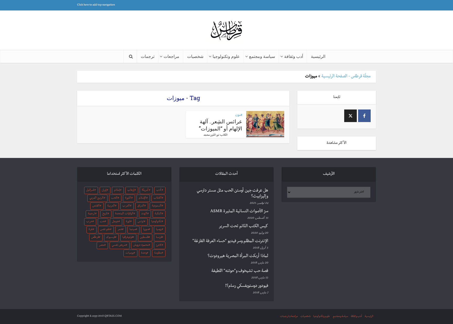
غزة (91, 230)
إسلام (117, 190)
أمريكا (145, 190)
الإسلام (142, 198)
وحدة (144, 253)
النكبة (158, 214)
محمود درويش (140, 245)
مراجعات (171, 56)
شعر (119, 230)
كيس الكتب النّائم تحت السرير (243, 226)
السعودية (156, 206)
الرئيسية (318, 56)
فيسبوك (110, 237)
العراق (140, 206)
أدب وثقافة (293, 56)
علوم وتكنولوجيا (226, 56)
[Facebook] (364, 115)
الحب (114, 198)
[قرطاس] (226, 31)
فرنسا (159, 237)
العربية (111, 206)
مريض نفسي (119, 245)
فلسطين (144, 237)
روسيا (159, 230)
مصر (101, 245)
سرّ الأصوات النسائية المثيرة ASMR (239, 211)
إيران (104, 190)
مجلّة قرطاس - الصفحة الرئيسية (346, 76)
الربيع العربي (96, 198)
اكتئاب (157, 198)
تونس (141, 222)
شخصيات (195, 56)
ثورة (128, 222)
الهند (144, 214)
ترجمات (147, 56)
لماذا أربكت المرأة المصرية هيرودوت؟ (238, 256)
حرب (89, 222)
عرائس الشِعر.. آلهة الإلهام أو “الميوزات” (220, 125)
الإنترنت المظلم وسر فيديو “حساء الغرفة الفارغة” (230, 241)
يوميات (130, 253)
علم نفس (105, 230)
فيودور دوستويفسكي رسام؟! (246, 286)
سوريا (146, 230)
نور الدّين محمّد (211, 135)
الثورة (128, 198)
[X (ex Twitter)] (350, 115)
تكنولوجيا (156, 222)
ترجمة (91, 214)
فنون (238, 114)
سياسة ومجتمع (262, 56)
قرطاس (95, 237)
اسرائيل (90, 190)
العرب (126, 206)
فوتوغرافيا (127, 237)
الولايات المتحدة (124, 214)
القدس (96, 206)
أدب (158, 190)
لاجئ (158, 245)
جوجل (115, 222)
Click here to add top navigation (96, 5)
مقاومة (157, 253)
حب (102, 222)
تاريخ (105, 214)
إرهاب (130, 190)
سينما (133, 230)
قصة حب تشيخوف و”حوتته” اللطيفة (239, 271)
